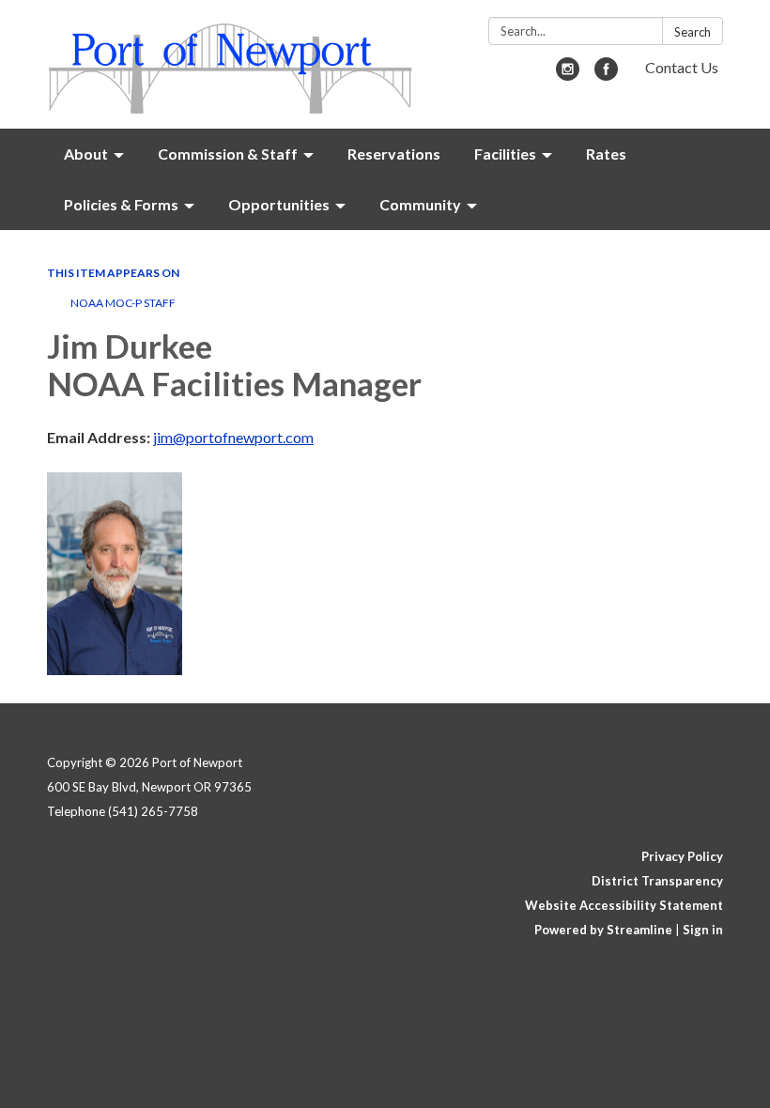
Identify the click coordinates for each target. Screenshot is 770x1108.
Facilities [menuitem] (505, 153)
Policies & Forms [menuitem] (121, 204)
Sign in (703, 929)
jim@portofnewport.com (233, 437)
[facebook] (606, 75)
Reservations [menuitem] (393, 153)
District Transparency (657, 880)
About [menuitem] (86, 153)
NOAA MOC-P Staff (123, 303)
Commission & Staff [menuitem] (228, 153)
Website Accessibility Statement (624, 905)
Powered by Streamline (603, 929)
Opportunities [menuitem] (279, 204)
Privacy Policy (682, 856)
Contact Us (681, 67)
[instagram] (567, 75)
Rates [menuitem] (606, 153)
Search (692, 31)
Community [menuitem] (420, 204)
